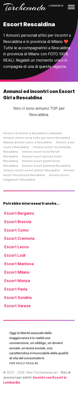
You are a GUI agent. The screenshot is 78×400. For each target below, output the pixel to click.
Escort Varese (17, 306)
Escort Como (16, 230)
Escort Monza (17, 280)
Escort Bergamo (19, 213)
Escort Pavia (15, 289)
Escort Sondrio (18, 297)
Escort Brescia (17, 221)
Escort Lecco (16, 247)
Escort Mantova (19, 263)
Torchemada (25, 7)
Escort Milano (16, 272)
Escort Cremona (19, 238)
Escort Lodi (14, 255)
